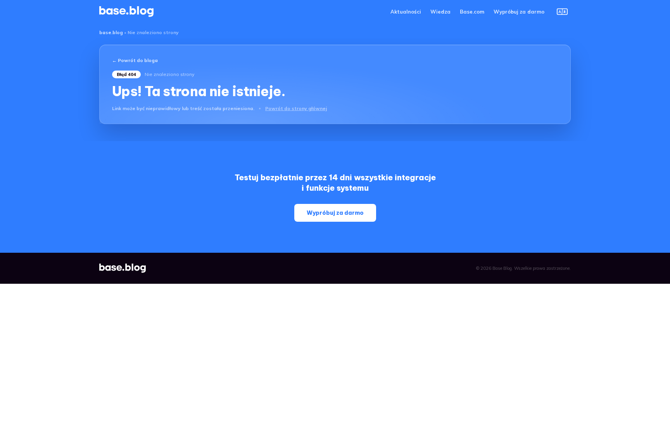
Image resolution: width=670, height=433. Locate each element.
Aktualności (405, 12)
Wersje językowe (562, 11)
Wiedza (440, 12)
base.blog (111, 32)
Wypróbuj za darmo (519, 12)
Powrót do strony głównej (296, 108)
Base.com (472, 12)
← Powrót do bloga (135, 60)
